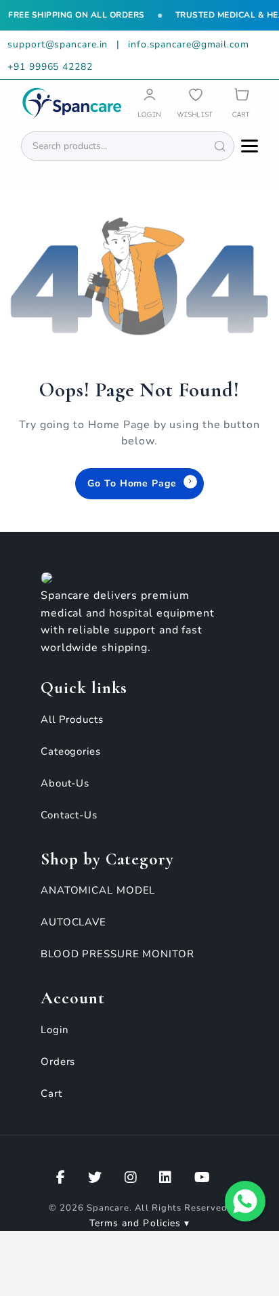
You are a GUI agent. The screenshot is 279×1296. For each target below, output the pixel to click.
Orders (58, 1061)
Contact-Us (69, 815)
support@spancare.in (59, 44)
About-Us (65, 783)
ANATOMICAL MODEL (98, 890)
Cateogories (71, 751)
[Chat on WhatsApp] (245, 1201)
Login (55, 1030)
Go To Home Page (132, 483)
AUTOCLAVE (73, 922)
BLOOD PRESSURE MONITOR (117, 954)
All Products (72, 719)
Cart (51, 1093)
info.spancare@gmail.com (188, 44)
